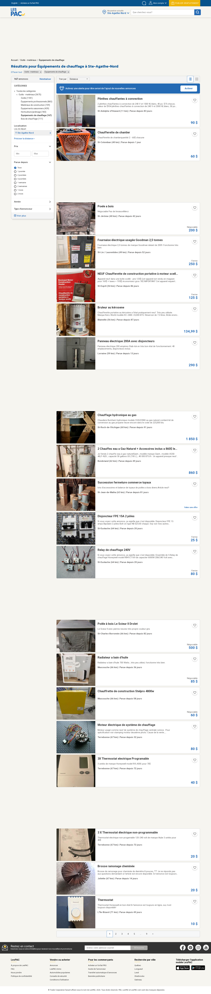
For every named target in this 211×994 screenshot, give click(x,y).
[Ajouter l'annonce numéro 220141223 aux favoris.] (194, 761)
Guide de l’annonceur (97, 969)
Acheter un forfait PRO (97, 965)
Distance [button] (74, 79)
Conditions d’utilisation (59, 980)
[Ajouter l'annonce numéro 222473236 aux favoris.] (194, 135)
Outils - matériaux (28, 60)
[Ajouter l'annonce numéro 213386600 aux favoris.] (194, 310)
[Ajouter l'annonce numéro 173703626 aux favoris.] (194, 868)
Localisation (20, 126)
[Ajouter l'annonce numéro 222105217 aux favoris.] (194, 343)
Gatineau (138, 980)
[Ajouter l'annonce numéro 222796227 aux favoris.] (194, 485)
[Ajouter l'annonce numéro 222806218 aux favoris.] (194, 626)
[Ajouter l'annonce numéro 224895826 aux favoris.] (194, 518)
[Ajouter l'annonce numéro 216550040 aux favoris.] (194, 276)
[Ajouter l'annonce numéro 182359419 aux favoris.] (194, 660)
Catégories (20, 85)
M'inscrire (139, 947)
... (140, 934)
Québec (137, 965)
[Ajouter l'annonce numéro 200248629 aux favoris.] (194, 727)
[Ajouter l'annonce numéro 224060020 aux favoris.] (194, 208)
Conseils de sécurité (58, 976)
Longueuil (138, 969)
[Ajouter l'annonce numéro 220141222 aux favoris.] (194, 835)
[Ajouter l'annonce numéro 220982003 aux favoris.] (194, 902)
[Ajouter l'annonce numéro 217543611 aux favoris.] (194, 242)
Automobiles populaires (60, 972)
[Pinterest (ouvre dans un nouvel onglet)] (190, 950)
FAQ (12, 969)
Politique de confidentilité (21, 976)
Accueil (14, 60)
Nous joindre (16, 972)
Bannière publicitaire (96, 976)
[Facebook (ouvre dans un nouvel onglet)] (183, 950)
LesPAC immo (55, 969)
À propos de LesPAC (19, 965)
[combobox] (162, 12)
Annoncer (54, 965)
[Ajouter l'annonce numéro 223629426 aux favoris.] (194, 693)
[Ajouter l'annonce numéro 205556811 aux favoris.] (194, 417)
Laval (136, 972)
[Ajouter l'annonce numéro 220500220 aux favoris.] (194, 451)
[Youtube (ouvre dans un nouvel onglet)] (206, 950)
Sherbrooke (139, 976)
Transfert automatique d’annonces (102, 972)
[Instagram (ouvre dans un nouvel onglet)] (198, 950)
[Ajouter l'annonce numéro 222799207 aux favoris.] (194, 101)
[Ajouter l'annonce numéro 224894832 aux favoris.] (194, 552)
